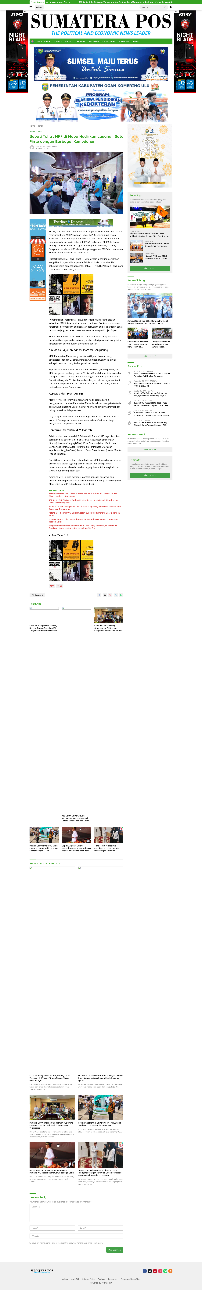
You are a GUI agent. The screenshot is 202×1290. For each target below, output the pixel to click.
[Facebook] (145, 1271)
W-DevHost (107, 1283)
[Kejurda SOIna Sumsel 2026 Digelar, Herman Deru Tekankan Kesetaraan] (138, 333)
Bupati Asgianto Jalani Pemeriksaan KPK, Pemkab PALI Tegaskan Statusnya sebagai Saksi (83, 520)
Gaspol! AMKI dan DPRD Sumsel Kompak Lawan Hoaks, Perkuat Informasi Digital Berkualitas (157, 257)
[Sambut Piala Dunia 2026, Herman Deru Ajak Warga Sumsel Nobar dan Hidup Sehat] (150, 305)
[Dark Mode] (171, 7)
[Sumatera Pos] (101, 24)
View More (149, 268)
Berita (68, 41)
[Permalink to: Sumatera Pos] (32, 147)
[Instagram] (160, 1271)
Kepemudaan (109, 41)
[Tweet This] (105, 595)
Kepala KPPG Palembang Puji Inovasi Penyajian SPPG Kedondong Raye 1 (150, 394)
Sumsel (39, 131)
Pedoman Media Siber (131, 1279)
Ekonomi (81, 41)
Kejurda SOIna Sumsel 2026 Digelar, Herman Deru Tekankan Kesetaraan (138, 344)
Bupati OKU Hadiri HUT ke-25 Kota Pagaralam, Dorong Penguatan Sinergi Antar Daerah (151, 413)
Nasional (58, 41)
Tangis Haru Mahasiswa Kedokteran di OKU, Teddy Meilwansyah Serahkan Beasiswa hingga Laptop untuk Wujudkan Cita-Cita (83, 526)
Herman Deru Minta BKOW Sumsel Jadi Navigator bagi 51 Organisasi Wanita (157, 244)
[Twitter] (150, 1271)
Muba (49, 146)
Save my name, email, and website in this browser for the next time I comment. (67, 1243)
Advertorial (124, 41)
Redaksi (101, 1279)
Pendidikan (94, 41)
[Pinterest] (155, 1271)
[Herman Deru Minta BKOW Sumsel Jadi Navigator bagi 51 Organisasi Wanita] (136, 245)
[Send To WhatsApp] (121, 595)
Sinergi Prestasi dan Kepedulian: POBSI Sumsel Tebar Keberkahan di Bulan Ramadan (161, 344)
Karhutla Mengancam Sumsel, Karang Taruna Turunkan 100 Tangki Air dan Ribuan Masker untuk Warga (83, 495)
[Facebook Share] (99, 595)
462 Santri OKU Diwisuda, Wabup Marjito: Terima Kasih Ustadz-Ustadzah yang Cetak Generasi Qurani (58, 2)
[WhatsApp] (165, 1271)
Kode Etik (75, 1279)
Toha (59, 586)
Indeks (39, 7)
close (25, 12)
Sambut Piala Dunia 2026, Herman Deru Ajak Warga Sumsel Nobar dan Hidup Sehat (148, 322)
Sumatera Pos (40, 146)
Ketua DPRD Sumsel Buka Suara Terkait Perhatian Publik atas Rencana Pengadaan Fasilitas (152, 374)
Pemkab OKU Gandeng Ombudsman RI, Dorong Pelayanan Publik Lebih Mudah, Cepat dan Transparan (85, 507)
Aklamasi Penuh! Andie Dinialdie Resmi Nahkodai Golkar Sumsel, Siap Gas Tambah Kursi (150, 234)
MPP (52, 586)
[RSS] (170, 1271)
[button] (165, 7)
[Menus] (31, 7)
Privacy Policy (88, 1279)
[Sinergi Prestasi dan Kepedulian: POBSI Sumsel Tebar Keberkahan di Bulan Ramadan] (162, 333)
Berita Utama (44, 41)
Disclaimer (113, 1279)
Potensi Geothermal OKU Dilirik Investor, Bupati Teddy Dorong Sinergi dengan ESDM (84, 514)
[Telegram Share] (116, 595)
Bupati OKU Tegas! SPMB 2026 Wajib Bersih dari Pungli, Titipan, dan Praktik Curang (151, 404)
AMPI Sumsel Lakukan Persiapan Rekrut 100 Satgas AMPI (152, 384)
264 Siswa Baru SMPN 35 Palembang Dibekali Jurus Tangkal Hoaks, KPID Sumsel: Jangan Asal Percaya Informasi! (152, 423)
